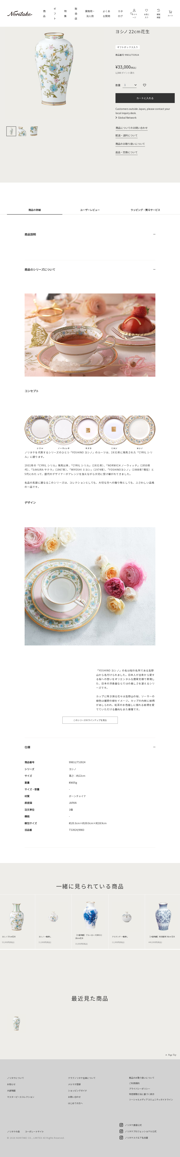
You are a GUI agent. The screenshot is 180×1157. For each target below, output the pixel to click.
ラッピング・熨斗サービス (145, 210)
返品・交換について (126, 152)
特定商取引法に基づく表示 (141, 1094)
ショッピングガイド (77, 1090)
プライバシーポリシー (139, 1088)
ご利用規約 (134, 1083)
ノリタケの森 (13, 1131)
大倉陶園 (11, 1090)
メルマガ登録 (74, 1084)
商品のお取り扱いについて (130, 144)
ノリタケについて (15, 1077)
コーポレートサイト (34, 1131)
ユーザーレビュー (90, 210)
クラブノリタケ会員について (81, 1077)
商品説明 (30, 234)
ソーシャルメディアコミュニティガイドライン (151, 1099)
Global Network (127, 117)
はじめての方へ (75, 1103)
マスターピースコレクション (20, 1096)
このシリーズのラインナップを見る (90, 720)
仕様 (27, 747)
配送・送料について (126, 135)
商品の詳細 (34, 210)
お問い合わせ (74, 1096)
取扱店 (76, 13)
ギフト (55, 13)
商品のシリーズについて (40, 269)
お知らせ (11, 1084)
